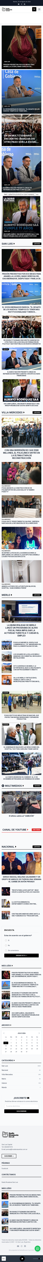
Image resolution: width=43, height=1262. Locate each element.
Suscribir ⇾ (9, 1156)
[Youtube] (18, 1246)
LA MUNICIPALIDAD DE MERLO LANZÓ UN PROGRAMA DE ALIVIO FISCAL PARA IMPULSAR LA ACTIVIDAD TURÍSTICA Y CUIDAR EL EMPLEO (21, 630)
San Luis (7, 243)
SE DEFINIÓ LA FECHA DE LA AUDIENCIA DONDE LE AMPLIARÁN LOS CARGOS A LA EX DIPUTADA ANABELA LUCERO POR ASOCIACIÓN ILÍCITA (20, 554)
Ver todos (36, 829)
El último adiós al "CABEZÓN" (21, 816)
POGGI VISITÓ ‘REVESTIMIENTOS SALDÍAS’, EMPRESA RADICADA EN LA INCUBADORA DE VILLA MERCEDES (20, 522)
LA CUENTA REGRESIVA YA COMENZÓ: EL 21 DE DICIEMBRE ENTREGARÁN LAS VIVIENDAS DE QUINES (21, 778)
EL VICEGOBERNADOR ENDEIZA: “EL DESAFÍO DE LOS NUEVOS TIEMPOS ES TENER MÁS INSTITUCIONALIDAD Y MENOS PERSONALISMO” (21, 310)
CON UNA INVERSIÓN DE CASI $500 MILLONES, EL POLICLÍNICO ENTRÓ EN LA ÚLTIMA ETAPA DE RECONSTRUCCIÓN (21, 454)
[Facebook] (25, 1246)
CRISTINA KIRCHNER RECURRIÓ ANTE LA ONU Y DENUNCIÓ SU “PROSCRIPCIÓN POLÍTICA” (26, 915)
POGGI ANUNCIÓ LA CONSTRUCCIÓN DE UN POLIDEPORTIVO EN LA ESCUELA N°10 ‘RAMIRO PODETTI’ (18, 490)
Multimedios (13, 785)
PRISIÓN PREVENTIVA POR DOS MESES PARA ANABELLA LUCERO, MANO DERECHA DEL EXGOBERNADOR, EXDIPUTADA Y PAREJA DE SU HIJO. (21, 277)
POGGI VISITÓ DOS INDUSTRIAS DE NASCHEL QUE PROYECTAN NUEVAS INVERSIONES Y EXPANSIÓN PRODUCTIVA (21, 717)
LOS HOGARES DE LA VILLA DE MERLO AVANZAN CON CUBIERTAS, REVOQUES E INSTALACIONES (27, 656)
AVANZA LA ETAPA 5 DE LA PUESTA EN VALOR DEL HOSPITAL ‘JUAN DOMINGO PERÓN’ (19, 587)
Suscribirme (21, 1111)
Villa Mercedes (12, 412)
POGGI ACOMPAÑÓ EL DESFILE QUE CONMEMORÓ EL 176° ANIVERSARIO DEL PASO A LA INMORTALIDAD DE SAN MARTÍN (27, 645)
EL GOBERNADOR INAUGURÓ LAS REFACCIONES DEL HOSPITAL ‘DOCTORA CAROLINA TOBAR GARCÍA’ (21, 748)
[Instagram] (21, 1246)
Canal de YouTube (14, 829)
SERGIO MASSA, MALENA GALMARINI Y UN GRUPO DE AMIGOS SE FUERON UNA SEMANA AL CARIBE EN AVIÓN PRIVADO (21, 879)
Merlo (6, 595)
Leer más (37, 243)
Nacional (8, 846)
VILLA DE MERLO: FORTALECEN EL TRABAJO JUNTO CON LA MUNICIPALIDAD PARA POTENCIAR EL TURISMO (26, 680)
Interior (4, 1083)
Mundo (4, 1087)
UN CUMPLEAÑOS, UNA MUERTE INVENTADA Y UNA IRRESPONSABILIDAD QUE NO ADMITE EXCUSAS (21, 405)
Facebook (5, 1168)
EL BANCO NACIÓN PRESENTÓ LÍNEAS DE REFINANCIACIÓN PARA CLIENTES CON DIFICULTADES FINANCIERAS (21, 373)
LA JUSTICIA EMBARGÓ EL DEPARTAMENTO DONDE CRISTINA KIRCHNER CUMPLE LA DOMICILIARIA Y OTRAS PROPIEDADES (25, 904)
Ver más (37, 786)
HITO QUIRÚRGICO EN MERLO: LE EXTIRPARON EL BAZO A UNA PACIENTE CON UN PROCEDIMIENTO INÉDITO (27, 668)
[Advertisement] (21, 18)
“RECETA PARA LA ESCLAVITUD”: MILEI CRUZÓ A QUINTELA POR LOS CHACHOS (25, 891)
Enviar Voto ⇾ (21, 955)
